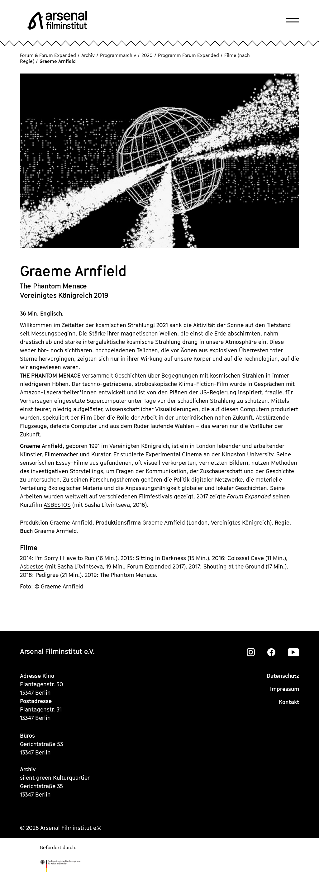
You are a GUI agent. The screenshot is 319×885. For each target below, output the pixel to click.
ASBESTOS (57, 505)
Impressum (284, 689)
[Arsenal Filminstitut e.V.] (57, 20)
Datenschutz (283, 676)
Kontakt (289, 702)
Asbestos (32, 566)
